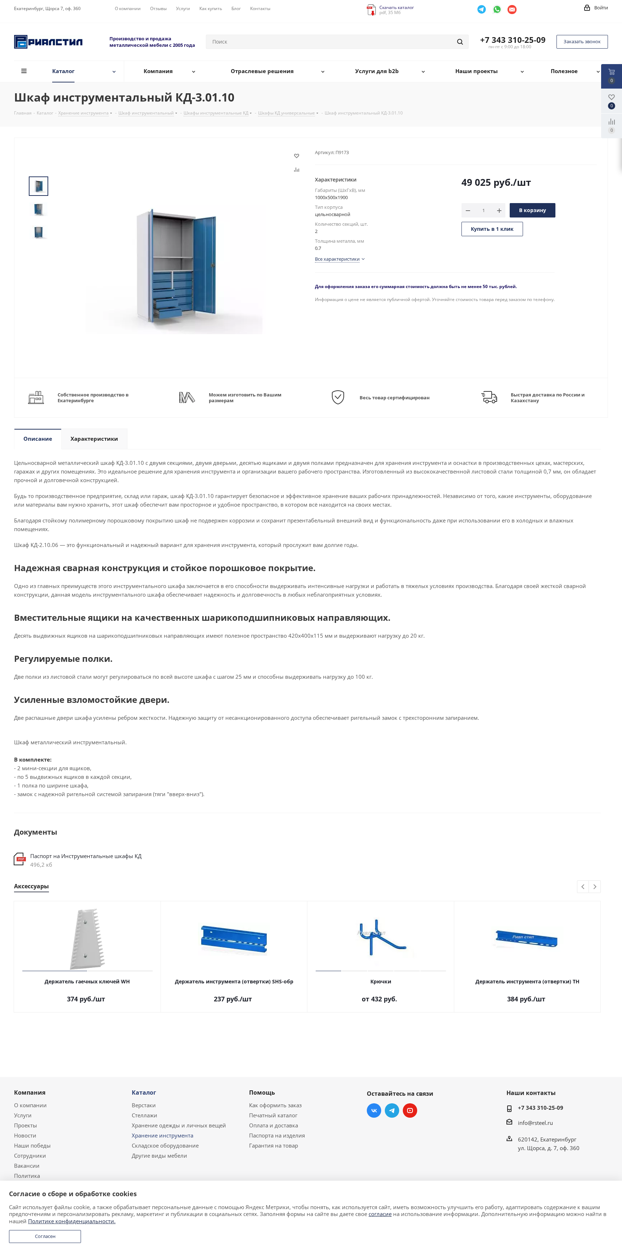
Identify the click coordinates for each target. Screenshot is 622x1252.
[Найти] (460, 42)
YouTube (410, 1110)
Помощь (262, 1092)
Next (595, 887)
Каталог (144, 1092)
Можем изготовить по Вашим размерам (245, 397)
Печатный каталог (273, 1115)
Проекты (25, 1125)
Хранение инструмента (162, 1135)
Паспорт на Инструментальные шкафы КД (85, 856)
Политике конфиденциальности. (72, 1221)
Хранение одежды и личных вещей (179, 1125)
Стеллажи (144, 1115)
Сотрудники (30, 1155)
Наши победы (32, 1145)
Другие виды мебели (159, 1155)
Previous (583, 887)
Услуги (23, 1115)
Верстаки (144, 1105)
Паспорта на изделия (277, 1135)
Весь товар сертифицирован (395, 397)
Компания (29, 1092)
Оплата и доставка (273, 1125)
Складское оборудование (165, 1145)
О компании (30, 1105)
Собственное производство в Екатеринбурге (93, 397)
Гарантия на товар (273, 1145)
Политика (27, 1175)
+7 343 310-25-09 (513, 39)
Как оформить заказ (275, 1105)
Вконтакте (374, 1110)
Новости (25, 1135)
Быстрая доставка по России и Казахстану (548, 397)
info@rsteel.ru (535, 1122)
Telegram (392, 1110)
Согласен (45, 1236)
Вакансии (27, 1165)
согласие (380, 1213)
